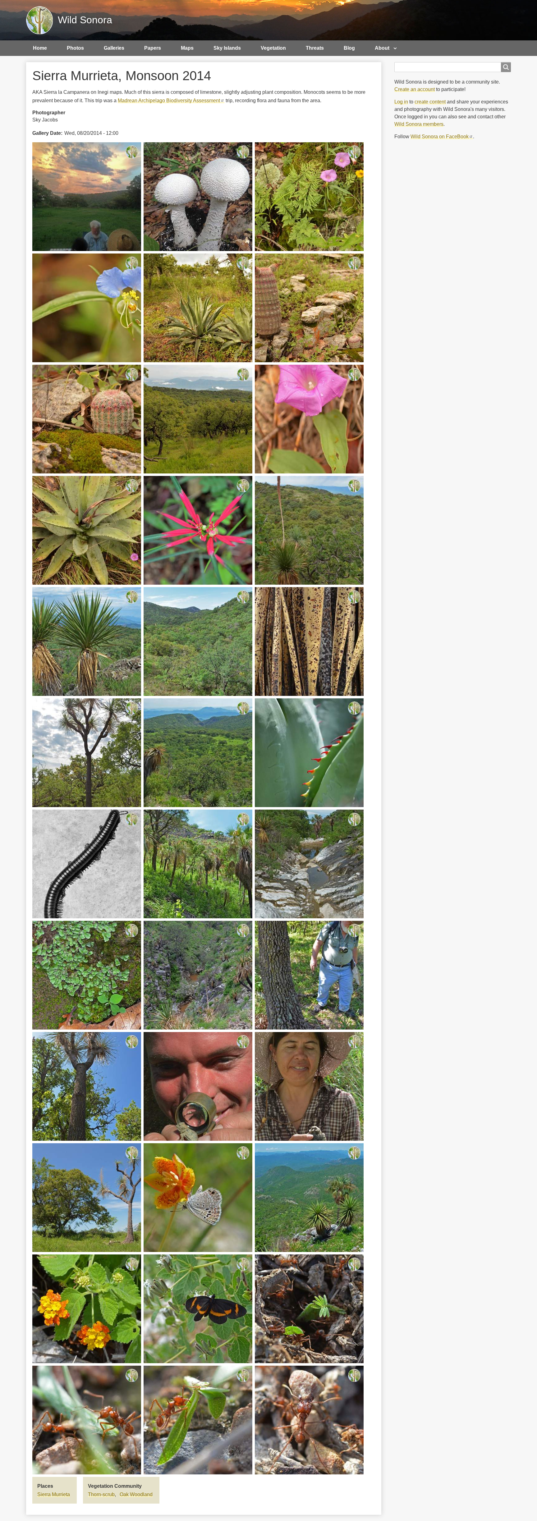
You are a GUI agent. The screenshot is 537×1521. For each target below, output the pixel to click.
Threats (315, 48)
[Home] (42, 20)
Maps (187, 48)
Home (40, 48)
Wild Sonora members (418, 124)
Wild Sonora (85, 19)
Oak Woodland (136, 1494)
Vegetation (273, 48)
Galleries (114, 48)
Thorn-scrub (101, 1494)
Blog (349, 48)
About (382, 48)
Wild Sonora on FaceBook (440, 136)
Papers (152, 48)
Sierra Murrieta (53, 1494)
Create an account (414, 89)
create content (430, 101)
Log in (401, 101)
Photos (75, 48)
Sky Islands (227, 48)
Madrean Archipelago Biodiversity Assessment (169, 100)
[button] (86, 196)
